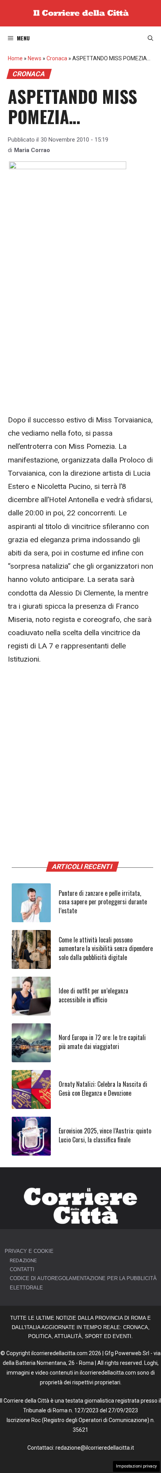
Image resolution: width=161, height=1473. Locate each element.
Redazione (23, 1260)
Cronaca (57, 58)
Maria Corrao (32, 150)
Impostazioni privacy (136, 1466)
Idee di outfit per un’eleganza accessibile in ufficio (93, 995)
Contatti (22, 1269)
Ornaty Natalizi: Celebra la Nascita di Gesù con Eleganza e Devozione (103, 1088)
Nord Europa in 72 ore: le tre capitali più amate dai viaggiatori (102, 1042)
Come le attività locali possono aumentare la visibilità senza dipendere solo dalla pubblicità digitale (106, 948)
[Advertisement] (80, 330)
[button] (150, 38)
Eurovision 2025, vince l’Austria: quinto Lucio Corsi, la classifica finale (105, 1135)
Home (15, 58)
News (34, 58)
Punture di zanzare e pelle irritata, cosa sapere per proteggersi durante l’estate (103, 901)
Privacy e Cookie (29, 1251)
